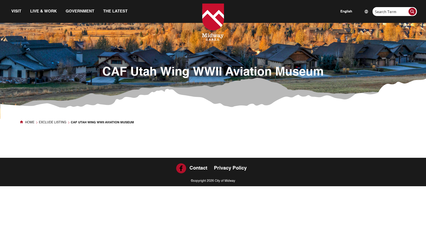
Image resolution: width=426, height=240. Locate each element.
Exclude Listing (52, 122)
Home (29, 122)
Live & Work (43, 11)
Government (80, 11)
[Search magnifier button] (412, 11)
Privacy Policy (230, 168)
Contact (198, 168)
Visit (16, 11)
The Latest (115, 11)
